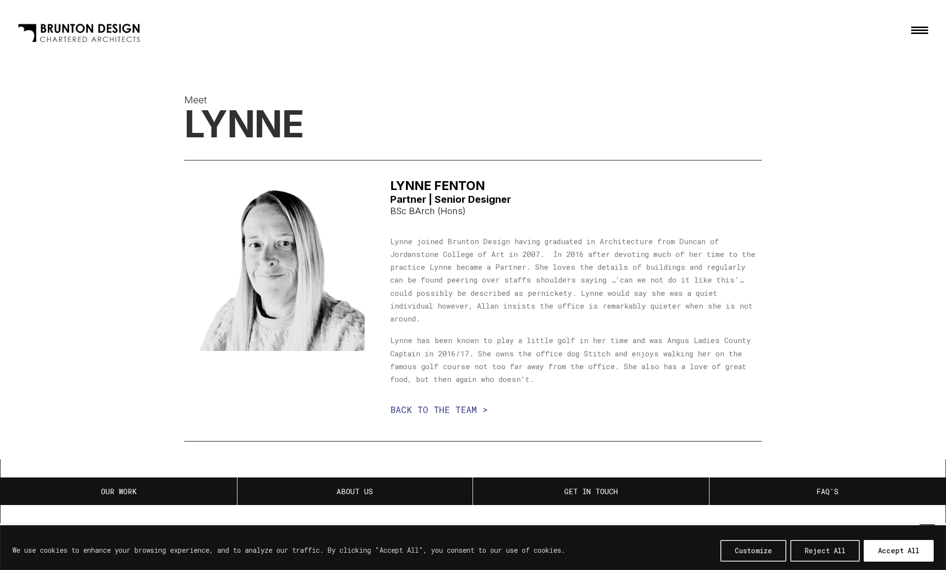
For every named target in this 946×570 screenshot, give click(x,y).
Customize (753, 550)
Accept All (898, 550)
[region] (473, 547)
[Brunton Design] (79, 30)
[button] (919, 30)
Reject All (825, 550)
